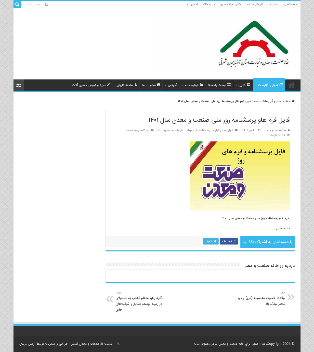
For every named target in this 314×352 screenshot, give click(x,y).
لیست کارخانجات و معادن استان (91, 344)
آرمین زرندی (27, 344)
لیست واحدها (217, 85)
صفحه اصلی (290, 4)
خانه (288, 101)
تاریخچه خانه (255, 4)
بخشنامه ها (202, 130)
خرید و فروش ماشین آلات (89, 85)
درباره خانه (209, 4)
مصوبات (190, 130)
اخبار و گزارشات (268, 85)
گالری (242, 85)
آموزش (172, 85)
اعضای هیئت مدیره (231, 4)
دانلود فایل (283, 228)
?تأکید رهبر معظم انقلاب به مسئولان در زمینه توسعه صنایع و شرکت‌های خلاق (140, 302)
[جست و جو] (17, 4)
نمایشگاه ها (177, 130)
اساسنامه (273, 4)
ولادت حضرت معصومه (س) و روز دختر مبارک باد (261, 299)
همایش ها (164, 130)
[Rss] (46, 5)
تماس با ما (192, 4)
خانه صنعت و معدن (275, 130)
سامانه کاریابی (124, 85)
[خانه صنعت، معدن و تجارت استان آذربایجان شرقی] (224, 44)
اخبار (257, 101)
